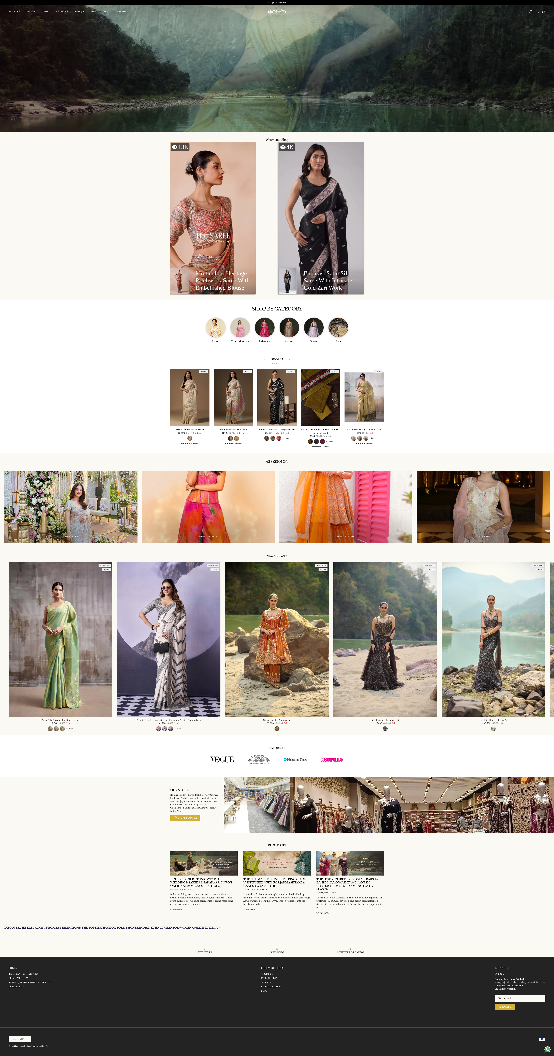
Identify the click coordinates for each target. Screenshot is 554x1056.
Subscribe (505, 1007)
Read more (176, 910)
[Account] (530, 11)
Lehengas (79, 11)
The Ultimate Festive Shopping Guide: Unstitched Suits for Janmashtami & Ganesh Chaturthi (275, 882)
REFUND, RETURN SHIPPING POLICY (29, 982)
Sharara (106, 11)
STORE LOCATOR (271, 986)
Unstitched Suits (61, 11)
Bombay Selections (23, 1046)
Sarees (45, 11)
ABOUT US (267, 974)
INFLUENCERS (269, 978)
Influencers (120, 11)
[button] (213, 218)
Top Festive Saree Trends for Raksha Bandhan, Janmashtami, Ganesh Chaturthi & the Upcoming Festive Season (347, 884)
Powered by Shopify (39, 1046)
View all (277, 364)
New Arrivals (15, 11)
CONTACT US (16, 986)
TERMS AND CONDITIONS (23, 974)
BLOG (264, 991)
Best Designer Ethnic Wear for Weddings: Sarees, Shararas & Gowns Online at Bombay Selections (201, 882)
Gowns (93, 11)
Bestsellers (31, 11)
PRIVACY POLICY (18, 978)
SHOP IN (277, 359)
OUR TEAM (267, 982)
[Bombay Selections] (277, 11)
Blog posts (277, 845)
